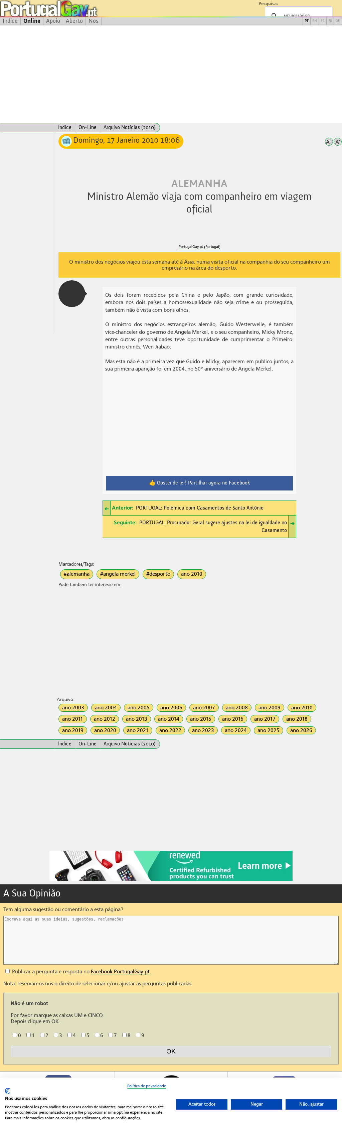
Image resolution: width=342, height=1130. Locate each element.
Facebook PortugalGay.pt (120, 972)
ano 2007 (204, 708)
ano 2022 (170, 730)
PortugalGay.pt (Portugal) (199, 247)
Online (31, 21)
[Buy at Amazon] (171, 880)
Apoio (53, 21)
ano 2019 (72, 730)
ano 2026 (301, 730)
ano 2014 (168, 719)
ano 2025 (269, 730)
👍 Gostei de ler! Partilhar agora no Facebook (199, 483)
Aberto (74, 21)
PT (307, 21)
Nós (94, 21)
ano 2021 (138, 730)
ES (323, 21)
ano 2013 (136, 719)
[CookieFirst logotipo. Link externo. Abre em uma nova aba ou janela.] (7, 1091)
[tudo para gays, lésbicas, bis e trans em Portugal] (67, 8)
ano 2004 (106, 708)
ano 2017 (265, 719)
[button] (71, 293)
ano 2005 (139, 708)
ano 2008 (237, 708)
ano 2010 (191, 574)
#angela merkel (118, 574)
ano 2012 (104, 719)
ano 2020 (105, 730)
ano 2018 (297, 719)
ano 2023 (203, 730)
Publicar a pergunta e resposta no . (81, 972)
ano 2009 (270, 708)
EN (314, 21)
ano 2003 (73, 708)
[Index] (27, 127)
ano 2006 (171, 708)
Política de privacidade (146, 1086)
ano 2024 (236, 730)
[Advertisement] (171, 74)
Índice (10, 21)
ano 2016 (232, 719)
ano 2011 (72, 719)
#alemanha (77, 574)
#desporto (158, 574)
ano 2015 (200, 719)
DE (338, 21)
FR (330, 21)
